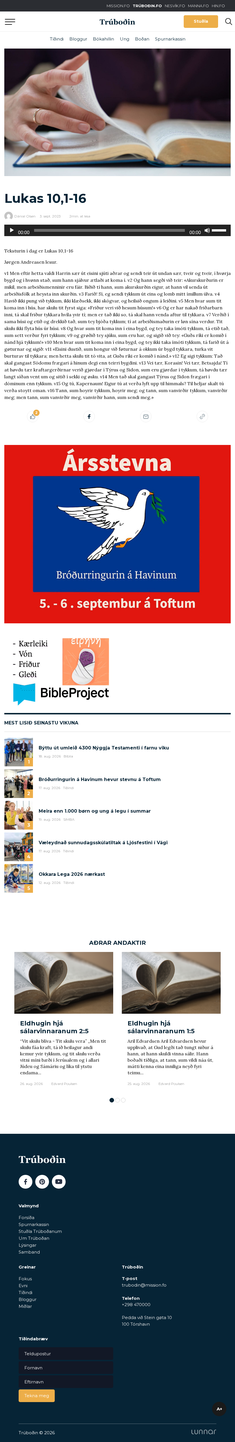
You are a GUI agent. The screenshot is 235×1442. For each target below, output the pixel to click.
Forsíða (26, 1217)
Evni (23, 1285)
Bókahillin (103, 39)
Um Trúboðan (34, 1238)
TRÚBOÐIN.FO (147, 5)
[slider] (220, 230)
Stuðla (201, 21)
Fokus (25, 1278)
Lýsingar (27, 1245)
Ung (124, 39)
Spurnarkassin (170, 39)
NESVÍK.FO (175, 5)
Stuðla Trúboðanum (40, 1231)
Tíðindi (57, 39)
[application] (117, 230)
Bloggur (78, 39)
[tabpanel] (63, 1022)
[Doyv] (207, 230)
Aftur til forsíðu (53, 21)
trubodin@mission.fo (144, 1285)
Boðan (142, 39)
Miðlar (25, 1306)
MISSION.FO (118, 5)
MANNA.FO (198, 5)
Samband (29, 1252)
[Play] (12, 230)
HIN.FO (218, 5)
